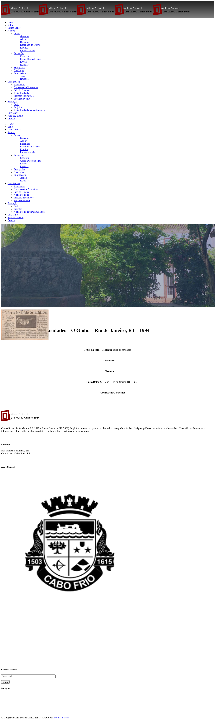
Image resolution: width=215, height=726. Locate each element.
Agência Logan (61, 717)
